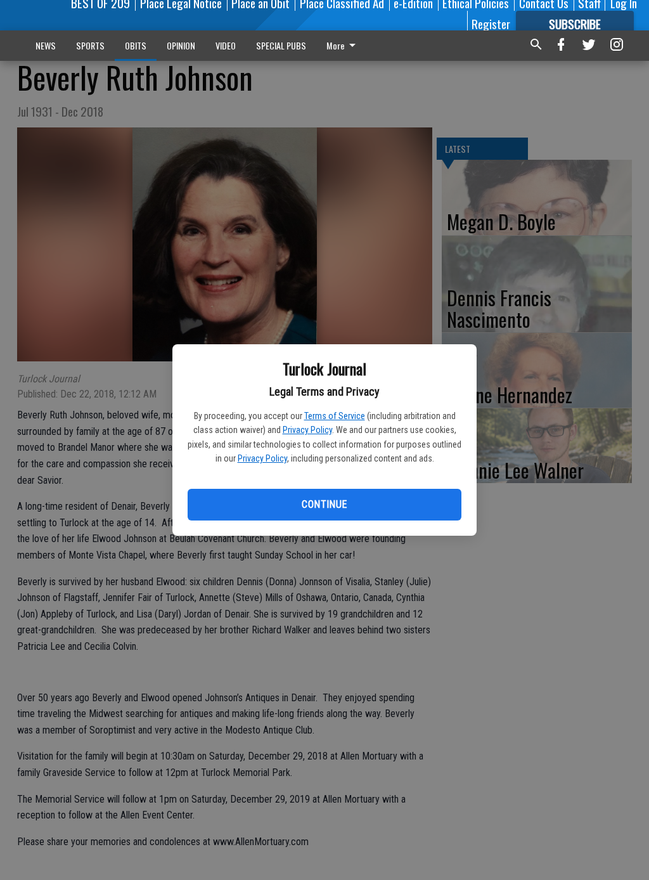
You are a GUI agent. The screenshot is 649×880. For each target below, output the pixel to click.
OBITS (135, 45)
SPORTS (90, 45)
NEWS (45, 45)
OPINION (181, 45)
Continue (324, 504)
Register (491, 23)
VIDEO (225, 45)
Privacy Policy (307, 430)
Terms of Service (334, 416)
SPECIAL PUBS (281, 45)
